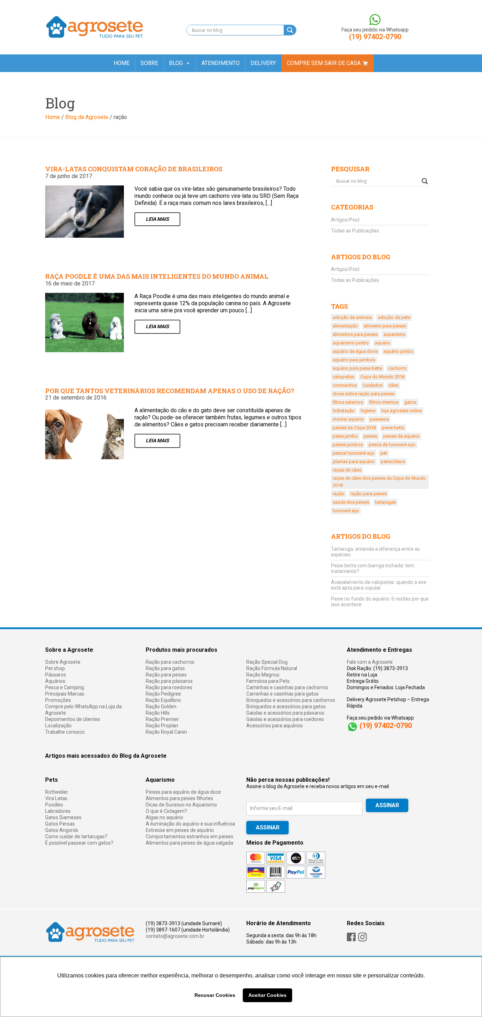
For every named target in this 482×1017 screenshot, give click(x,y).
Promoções (58, 700)
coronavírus (345, 385)
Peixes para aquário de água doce (183, 792)
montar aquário (348, 419)
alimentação (345, 326)
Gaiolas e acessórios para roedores (285, 719)
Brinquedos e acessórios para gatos (286, 706)
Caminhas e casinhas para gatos (282, 694)
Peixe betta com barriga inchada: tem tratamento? (372, 568)
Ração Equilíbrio (163, 700)
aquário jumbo (398, 351)
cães (393, 385)
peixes (370, 436)
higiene (368, 410)
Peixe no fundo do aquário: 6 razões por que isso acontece (380, 601)
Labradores (58, 811)
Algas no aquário (164, 817)
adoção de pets (394, 317)
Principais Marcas (64, 694)
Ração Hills (158, 713)
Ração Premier (162, 719)
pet (383, 453)
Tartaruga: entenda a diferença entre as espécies (375, 551)
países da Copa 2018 (354, 427)
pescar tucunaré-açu (353, 453)
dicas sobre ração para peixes (363, 393)
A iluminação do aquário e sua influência (190, 824)
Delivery (263, 63)
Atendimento (220, 63)
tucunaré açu (346, 510)
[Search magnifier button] (290, 30)
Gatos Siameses (63, 817)
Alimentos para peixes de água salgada (189, 843)
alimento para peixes (385, 326)
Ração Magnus (262, 675)
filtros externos (348, 402)
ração (338, 493)
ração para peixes (368, 493)
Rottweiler (56, 792)
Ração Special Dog (267, 662)
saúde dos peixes (351, 502)
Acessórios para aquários (274, 725)
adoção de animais (352, 317)
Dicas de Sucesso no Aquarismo (181, 805)
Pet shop (55, 668)
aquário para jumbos (354, 359)
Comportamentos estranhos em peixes (189, 836)
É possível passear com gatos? (79, 843)
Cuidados (372, 385)
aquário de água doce (355, 351)
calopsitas (343, 376)
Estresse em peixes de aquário (180, 830)
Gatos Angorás (61, 830)
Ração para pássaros (169, 681)
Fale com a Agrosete (370, 662)
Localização (58, 725)
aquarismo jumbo (351, 342)
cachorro (397, 368)
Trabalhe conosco (65, 732)
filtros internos (383, 402)
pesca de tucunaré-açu (392, 444)
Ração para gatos (165, 668)
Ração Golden (161, 706)
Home (121, 63)
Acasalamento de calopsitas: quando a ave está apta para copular (378, 585)
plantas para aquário (354, 461)
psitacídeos (393, 461)
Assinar (267, 827)
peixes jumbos (348, 444)
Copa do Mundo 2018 (382, 376)
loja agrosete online (401, 410)
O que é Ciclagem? (166, 811)
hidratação (344, 410)
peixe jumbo (345, 436)
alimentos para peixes (355, 334)
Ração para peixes (166, 675)
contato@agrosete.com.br (175, 936)
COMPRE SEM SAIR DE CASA (324, 63)
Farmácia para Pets (268, 681)
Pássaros (55, 675)
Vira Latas (56, 798)
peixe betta (393, 427)
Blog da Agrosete (86, 117)
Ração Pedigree (163, 694)
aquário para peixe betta (357, 368)
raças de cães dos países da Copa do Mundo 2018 (379, 481)
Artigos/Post (345, 220)
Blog (176, 63)
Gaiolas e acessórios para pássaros (285, 713)
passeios (379, 419)
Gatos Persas (60, 824)
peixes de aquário (401, 436)
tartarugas (385, 502)
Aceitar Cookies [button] (267, 995)
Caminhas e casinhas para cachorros (287, 687)
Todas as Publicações (355, 230)
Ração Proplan (162, 725)
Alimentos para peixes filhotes (179, 798)
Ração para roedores (169, 687)
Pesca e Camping (64, 687)
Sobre (149, 63)
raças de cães (347, 470)
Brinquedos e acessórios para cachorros (290, 700)
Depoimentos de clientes (72, 719)
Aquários (55, 681)
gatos (410, 402)
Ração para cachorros (170, 662)
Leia (157, 219)
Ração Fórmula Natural (271, 668)
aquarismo (394, 334)
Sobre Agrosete (62, 662)
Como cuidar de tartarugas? (76, 836)
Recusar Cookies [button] (214, 995)
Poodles (54, 805)
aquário (382, 342)
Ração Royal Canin (166, 732)
